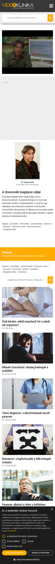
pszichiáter (14, 224)
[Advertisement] (27, 111)
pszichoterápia (36, 224)
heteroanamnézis (34, 226)
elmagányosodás (9, 229)
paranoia (47, 224)
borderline (34, 269)
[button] (27, 559)
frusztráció (22, 272)
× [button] (52, 509)
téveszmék (24, 224)
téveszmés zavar (18, 226)
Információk (6, 256)
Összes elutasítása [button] (41, 553)
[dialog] (27, 535)
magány (5, 224)
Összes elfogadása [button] (14, 553)
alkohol (25, 269)
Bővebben (12, 530)
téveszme (6, 226)
